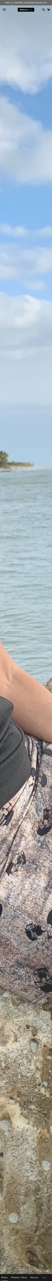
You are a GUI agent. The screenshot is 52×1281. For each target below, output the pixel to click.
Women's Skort (19, 1277)
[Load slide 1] (21, 1271)
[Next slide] (49, 1271)
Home (4, 1277)
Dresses (34, 1277)
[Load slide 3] (25, 1271)
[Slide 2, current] (23, 1271)
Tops (44, 1277)
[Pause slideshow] (30, 1271)
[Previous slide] (3, 1271)
